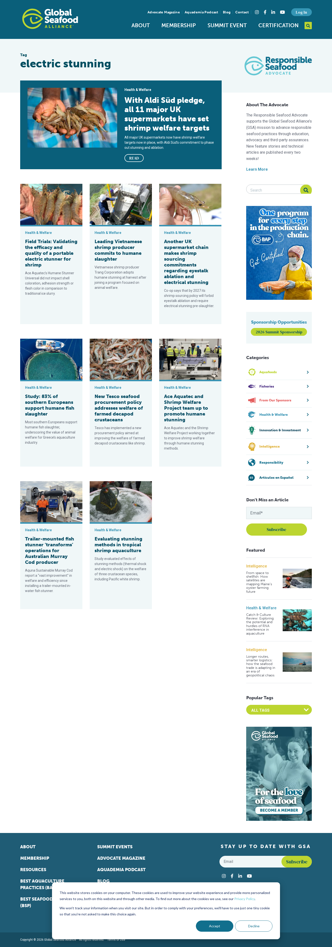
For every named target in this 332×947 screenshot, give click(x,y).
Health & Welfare (261, 608)
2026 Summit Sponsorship (279, 332)
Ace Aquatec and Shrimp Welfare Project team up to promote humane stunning (186, 408)
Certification (278, 25)
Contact (242, 12)
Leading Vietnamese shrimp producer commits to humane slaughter (118, 250)
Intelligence (256, 566)
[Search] (306, 190)
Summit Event (227, 25)
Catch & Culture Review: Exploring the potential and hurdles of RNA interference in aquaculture (260, 624)
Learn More (257, 169)
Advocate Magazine (164, 12)
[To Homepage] (50, 19)
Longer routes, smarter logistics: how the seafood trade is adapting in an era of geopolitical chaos (260, 666)
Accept (214, 926)
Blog (226, 12)
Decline (254, 926)
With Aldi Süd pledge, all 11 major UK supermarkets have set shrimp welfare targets (167, 114)
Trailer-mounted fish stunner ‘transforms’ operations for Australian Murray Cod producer (49, 550)
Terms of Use (116, 939)
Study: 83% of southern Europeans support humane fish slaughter (49, 405)
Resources (33, 869)
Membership (178, 25)
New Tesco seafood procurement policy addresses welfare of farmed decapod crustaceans (119, 408)
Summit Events (114, 847)
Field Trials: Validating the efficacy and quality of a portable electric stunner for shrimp (51, 253)
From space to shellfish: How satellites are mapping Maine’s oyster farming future (259, 582)
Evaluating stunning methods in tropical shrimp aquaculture (118, 544)
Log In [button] (301, 12)
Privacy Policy (244, 899)
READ (134, 158)
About (140, 25)
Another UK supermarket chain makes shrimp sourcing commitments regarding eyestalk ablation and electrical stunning (186, 262)
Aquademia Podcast (201, 12)
